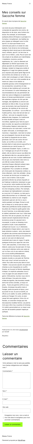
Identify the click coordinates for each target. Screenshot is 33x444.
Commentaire (8, 371)
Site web (5, 407)
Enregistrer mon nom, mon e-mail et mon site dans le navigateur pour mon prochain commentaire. (17, 417)
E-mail (5, 399)
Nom (5, 391)
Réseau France (7, 3)
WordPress (21, 440)
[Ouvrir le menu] (30, 4)
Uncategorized (23, 329)
